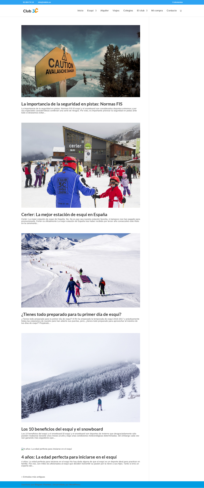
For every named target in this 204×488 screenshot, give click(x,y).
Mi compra (157, 11)
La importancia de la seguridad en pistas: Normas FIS (71, 103)
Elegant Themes (43, 484)
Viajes (116, 11)
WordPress (74, 484)
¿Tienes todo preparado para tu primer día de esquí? (71, 314)
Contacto (172, 11)
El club (140, 11)
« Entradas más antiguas (33, 477)
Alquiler (104, 11)
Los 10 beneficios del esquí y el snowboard (62, 429)
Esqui (90, 11)
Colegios (128, 11)
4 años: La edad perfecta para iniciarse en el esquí (69, 456)
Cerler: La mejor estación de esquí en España (64, 214)
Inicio (80, 11)
